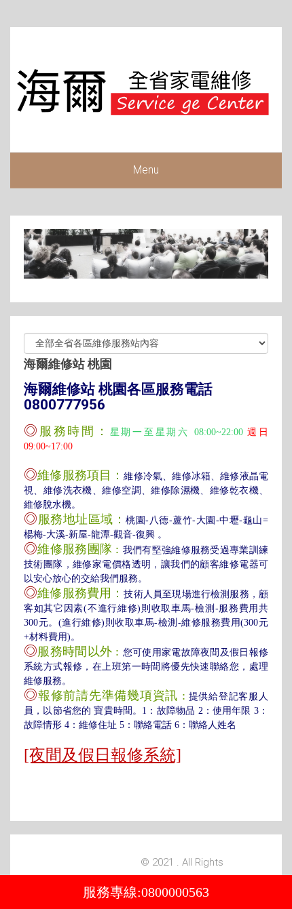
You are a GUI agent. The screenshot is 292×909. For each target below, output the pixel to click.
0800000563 (175, 892)
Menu (146, 169)
